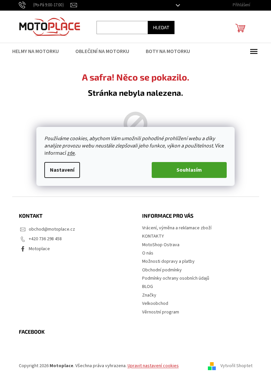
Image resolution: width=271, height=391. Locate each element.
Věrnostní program (160, 312)
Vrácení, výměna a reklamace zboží (177, 228)
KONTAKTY (153, 236)
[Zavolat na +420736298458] (45, 5)
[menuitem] (39, 51)
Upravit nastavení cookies (153, 366)
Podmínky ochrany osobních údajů (175, 278)
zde (71, 153)
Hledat (161, 27)
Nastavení (62, 170)
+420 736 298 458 (45, 239)
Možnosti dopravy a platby (168, 261)
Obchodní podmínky (162, 270)
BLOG (147, 286)
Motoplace (39, 249)
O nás (147, 253)
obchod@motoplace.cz (52, 229)
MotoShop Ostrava (160, 245)
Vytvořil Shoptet (236, 366)
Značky (149, 295)
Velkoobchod (155, 303)
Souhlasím (189, 170)
